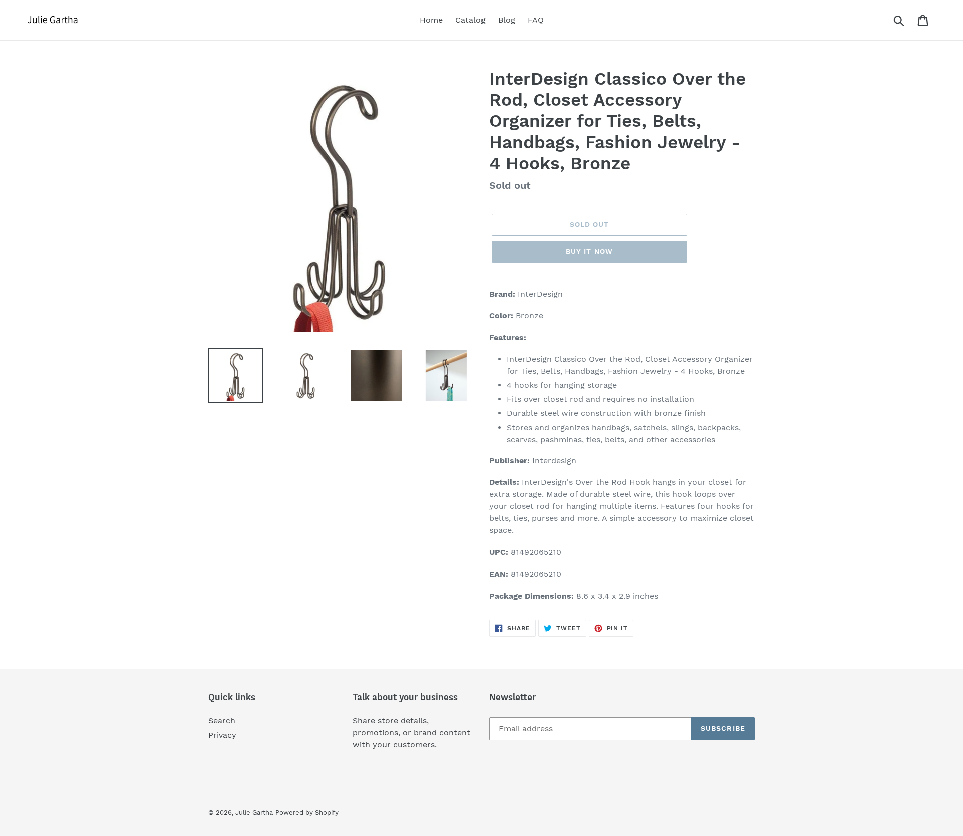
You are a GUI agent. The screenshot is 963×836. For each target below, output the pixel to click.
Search (221, 720)
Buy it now (589, 251)
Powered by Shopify (307, 812)
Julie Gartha (254, 812)
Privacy (222, 735)
